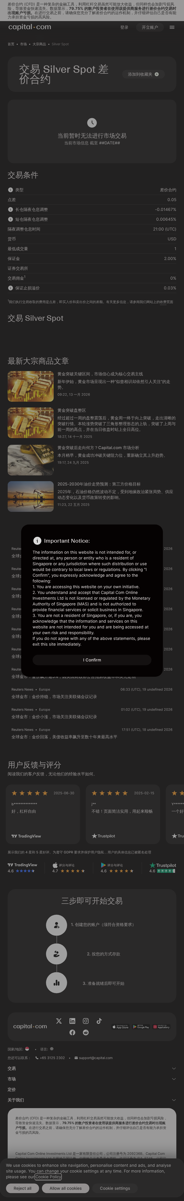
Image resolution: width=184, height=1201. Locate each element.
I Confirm (92, 660)
